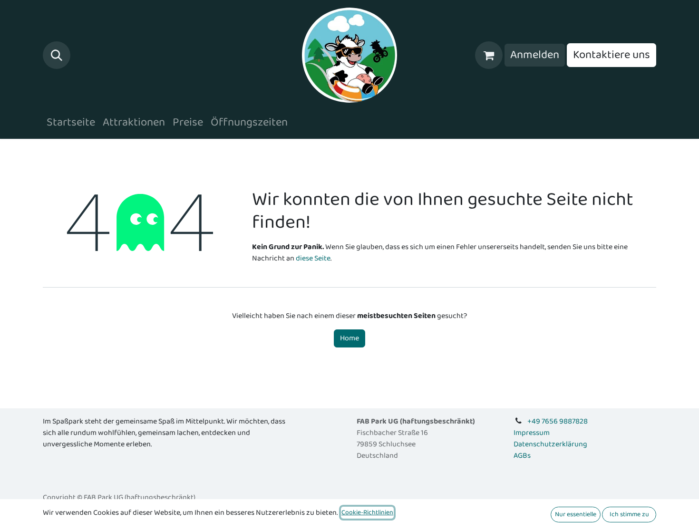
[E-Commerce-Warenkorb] (489, 55)
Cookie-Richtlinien (367, 512)
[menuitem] (71, 122)
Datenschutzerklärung (550, 444)
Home (349, 338)
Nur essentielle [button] (575, 514)
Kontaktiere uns (611, 55)
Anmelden (534, 55)
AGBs (522, 456)
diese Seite (313, 258)
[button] (56, 55)
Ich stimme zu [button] (629, 514)
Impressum (532, 433)
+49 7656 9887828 (557, 421)
